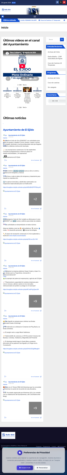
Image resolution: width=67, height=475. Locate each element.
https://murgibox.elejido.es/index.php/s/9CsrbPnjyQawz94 (21, 289)
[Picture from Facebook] (9, 199)
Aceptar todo (26, 468)
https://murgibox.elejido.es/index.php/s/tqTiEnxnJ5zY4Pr (20, 239)
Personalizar (43, 468)
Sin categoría (52, 87)
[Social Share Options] (41, 160)
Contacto (54, 446)
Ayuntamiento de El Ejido (18, 129)
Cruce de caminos (53, 82)
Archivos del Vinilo (54, 52)
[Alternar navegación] (35, 16)
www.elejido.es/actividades (17, 235)
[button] (25, 85)
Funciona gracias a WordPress (9, 445)
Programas (39, 446)
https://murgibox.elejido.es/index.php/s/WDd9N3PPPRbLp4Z (22, 187)
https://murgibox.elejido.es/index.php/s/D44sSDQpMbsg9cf (21, 348)
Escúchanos (62, 446)
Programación (46, 446)
